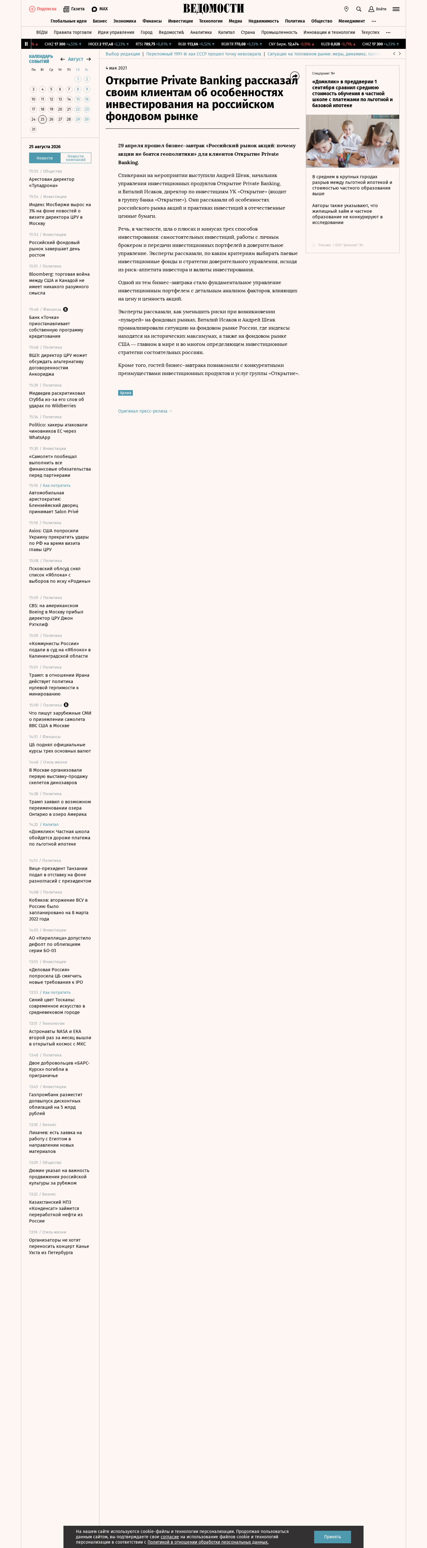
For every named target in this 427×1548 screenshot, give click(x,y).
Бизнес (100, 21)
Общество (321, 21)
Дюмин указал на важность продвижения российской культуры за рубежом (59, 1177)
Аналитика (201, 32)
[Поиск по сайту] (359, 9)
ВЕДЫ (42, 32)
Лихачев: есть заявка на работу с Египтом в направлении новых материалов (55, 1142)
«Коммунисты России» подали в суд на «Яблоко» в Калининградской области (60, 650)
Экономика (124, 21)
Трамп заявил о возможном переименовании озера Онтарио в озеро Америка (60, 808)
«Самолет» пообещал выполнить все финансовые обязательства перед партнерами (60, 466)
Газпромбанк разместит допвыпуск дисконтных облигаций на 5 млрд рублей (56, 1104)
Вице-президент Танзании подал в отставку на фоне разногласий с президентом (60, 875)
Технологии (211, 21)
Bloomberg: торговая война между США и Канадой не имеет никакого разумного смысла (59, 283)
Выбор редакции (123, 54)
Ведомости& (171, 32)
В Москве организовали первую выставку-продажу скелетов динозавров (58, 776)
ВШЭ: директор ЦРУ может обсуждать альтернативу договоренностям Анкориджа (58, 364)
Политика (295, 21)
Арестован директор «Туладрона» (51, 182)
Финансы (152, 21)
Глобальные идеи (69, 21)
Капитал (226, 32)
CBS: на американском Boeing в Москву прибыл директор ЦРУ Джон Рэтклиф (56, 615)
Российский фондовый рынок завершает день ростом (54, 249)
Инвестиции (180, 21)
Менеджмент (352, 21)
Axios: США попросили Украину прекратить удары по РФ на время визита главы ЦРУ (59, 540)
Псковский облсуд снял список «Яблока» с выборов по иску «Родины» (59, 575)
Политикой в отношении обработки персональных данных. (208, 1542)
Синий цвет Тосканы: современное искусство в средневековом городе (57, 1006)
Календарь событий (41, 59)
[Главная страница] (213, 9)
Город (147, 32)
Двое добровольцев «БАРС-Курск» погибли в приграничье (59, 1069)
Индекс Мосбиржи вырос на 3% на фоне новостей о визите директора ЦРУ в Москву (60, 214)
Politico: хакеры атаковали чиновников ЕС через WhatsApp (58, 431)
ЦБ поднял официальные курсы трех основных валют (60, 748)
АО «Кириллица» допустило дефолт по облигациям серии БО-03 (60, 944)
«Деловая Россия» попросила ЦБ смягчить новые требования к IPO (56, 976)
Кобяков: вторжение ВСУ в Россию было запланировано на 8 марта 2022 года (58, 909)
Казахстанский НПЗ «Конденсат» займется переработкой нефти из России (56, 1211)
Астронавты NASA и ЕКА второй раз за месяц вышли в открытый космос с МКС (60, 1038)
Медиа (235, 21)
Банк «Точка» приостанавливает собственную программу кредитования (56, 327)
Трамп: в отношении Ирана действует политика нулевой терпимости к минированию (59, 684)
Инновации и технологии (329, 32)
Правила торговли (73, 32)
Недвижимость (264, 21)
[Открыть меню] (396, 9)
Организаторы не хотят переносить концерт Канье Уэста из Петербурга (59, 1246)
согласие (170, 1537)
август (75, 59)
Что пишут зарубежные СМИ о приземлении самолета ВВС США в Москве (60, 719)
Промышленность (279, 32)
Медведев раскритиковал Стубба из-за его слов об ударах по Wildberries (57, 399)
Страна (248, 32)
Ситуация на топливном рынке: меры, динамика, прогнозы (328, 54)
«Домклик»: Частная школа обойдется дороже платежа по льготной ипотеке (59, 838)
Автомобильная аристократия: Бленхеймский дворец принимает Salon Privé (53, 502)
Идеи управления (116, 32)
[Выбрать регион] (346, 9)
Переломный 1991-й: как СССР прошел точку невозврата (203, 54)
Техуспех (370, 32)
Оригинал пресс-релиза (143, 411)
